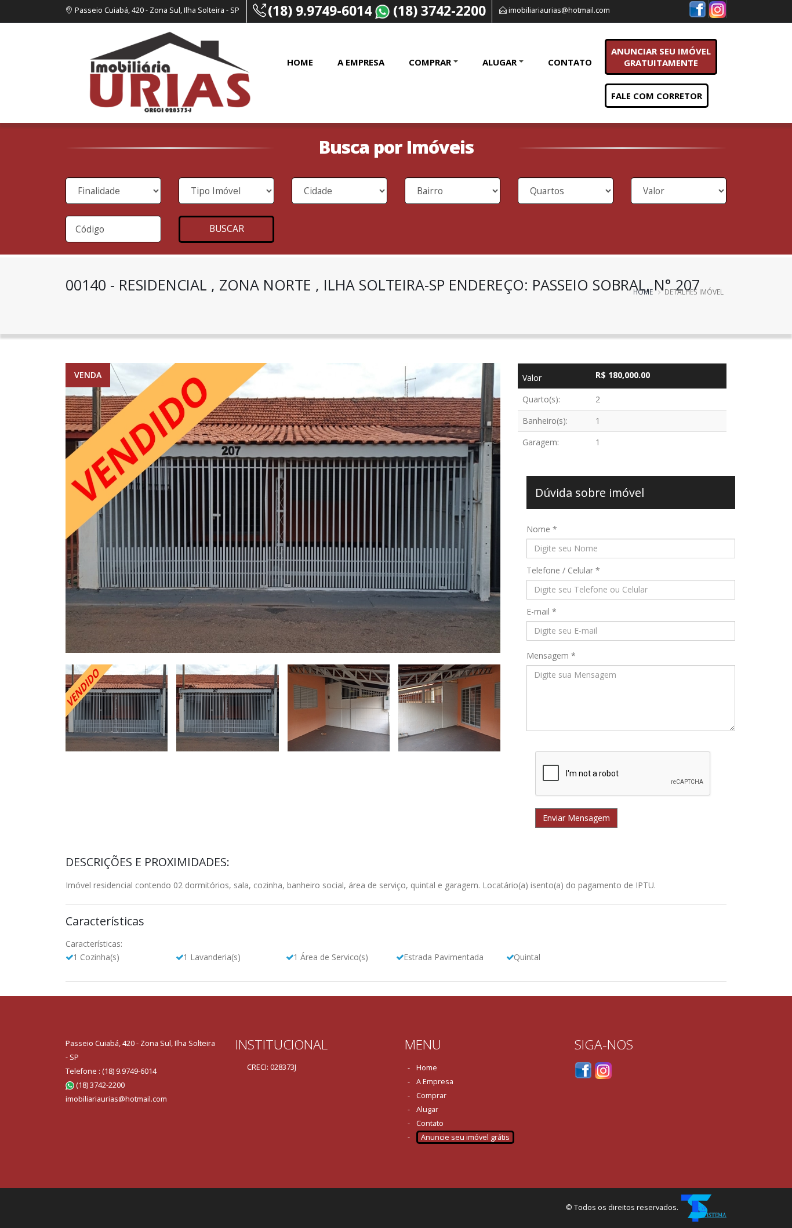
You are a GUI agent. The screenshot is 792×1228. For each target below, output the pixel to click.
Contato (570, 62)
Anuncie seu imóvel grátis (465, 1137)
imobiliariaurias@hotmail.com (559, 10)
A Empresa (360, 62)
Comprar (430, 62)
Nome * (541, 529)
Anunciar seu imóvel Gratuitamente (661, 56)
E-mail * (541, 611)
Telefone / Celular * (563, 570)
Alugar (499, 62)
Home (300, 62)
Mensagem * (551, 655)
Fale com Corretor (656, 95)
